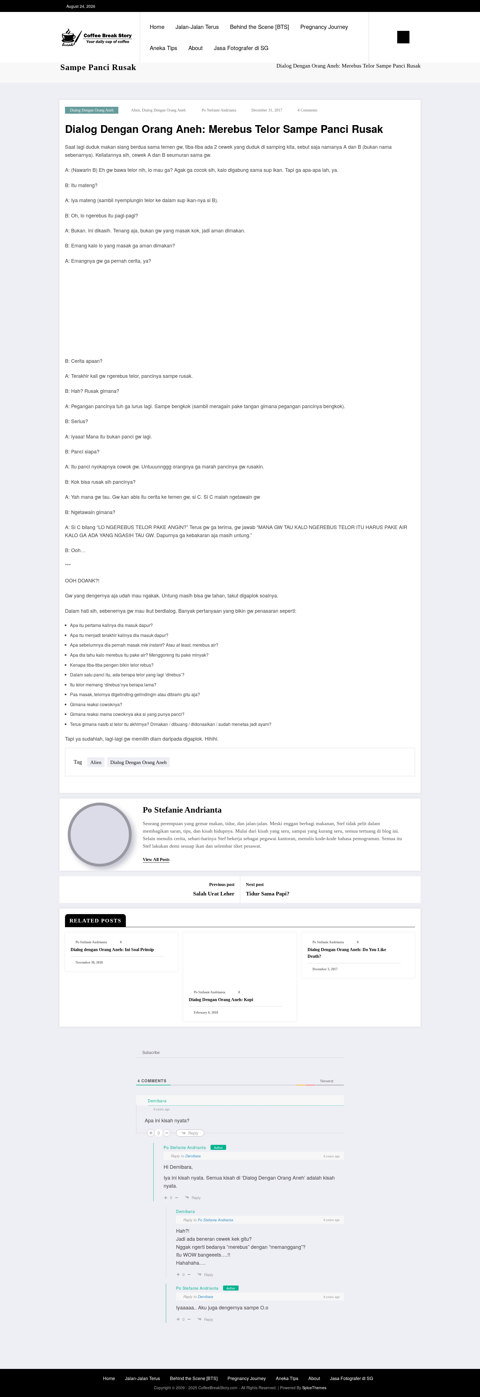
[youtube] (415, 6)
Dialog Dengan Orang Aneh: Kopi (221, 999)
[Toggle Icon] (403, 37)
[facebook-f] (397, 6)
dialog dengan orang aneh (92, 110)
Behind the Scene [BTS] (259, 27)
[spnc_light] (389, 37)
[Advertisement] (240, 310)
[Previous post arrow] (67, 889)
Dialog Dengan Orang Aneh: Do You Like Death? (347, 953)
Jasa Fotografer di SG (241, 48)
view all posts (156, 859)
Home (157, 27)
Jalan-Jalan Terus (197, 27)
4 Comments (307, 110)
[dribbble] (388, 6)
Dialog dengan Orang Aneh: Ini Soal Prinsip (112, 949)
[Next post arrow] (413, 889)
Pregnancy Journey (324, 27)
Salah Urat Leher (213, 893)
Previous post (221, 884)
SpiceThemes (314, 1387)
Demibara (193, 1155)
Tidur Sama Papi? (267, 893)
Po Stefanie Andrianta (219, 110)
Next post (255, 884)
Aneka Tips (163, 48)
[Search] (378, 37)
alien (135, 110)
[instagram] (406, 6)
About (195, 48)
